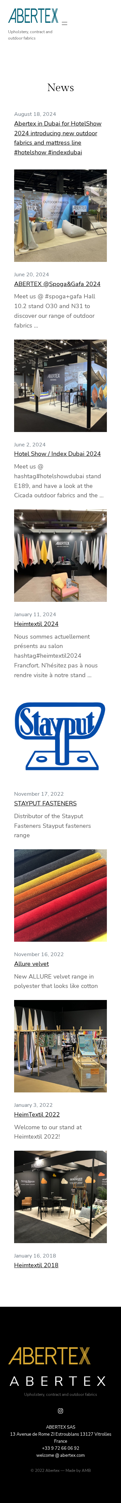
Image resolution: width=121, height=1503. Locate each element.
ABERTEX (60, 1381)
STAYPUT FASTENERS (45, 803)
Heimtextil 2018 (36, 1265)
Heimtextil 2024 (36, 624)
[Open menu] (65, 23)
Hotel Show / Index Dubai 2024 (57, 454)
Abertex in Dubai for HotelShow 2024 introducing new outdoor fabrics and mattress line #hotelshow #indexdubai (58, 138)
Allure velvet (31, 964)
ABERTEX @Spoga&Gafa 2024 (57, 284)
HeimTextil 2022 (37, 1115)
